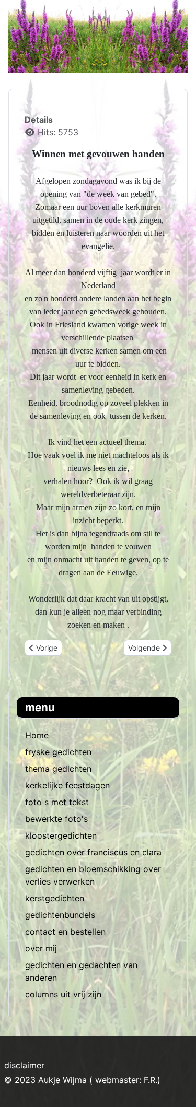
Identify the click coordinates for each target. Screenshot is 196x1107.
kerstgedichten (54, 898)
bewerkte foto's (56, 819)
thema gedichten (58, 768)
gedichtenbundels (60, 915)
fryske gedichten (58, 752)
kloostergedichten (61, 835)
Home (37, 735)
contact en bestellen (65, 931)
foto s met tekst (57, 802)
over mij (41, 948)
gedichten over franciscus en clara (93, 852)
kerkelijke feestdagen (67, 785)
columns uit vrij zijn (63, 994)
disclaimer (24, 1065)
